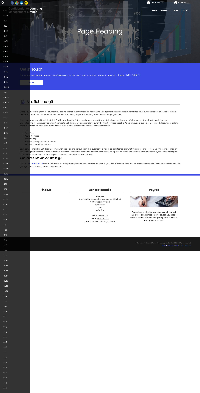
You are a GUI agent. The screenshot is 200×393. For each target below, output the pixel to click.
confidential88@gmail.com (103, 221)
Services (163, 10)
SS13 (5, 332)
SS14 (5, 337)
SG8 (5, 306)
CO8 (5, 214)
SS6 (5, 372)
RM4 (5, 296)
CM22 (6, 92)
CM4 (5, 112)
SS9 (5, 388)
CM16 (5, 66)
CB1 (5, 10)
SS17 (5, 352)
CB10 (5, 15)
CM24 (6, 102)
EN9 (5, 230)
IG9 (4, 255)
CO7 (5, 209)
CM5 (5, 117)
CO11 (5, 153)
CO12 (5, 158)
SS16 (5, 347)
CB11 (5, 20)
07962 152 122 (184, 2)
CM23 (6, 97)
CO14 (5, 168)
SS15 (5, 342)
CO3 (5, 189)
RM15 (5, 265)
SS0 (5, 311)
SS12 (5, 327)
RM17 (5, 276)
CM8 (5, 133)
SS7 (5, 378)
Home (154, 10)
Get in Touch (31, 69)
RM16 (5, 270)
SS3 (5, 357)
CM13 (5, 51)
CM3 (5, 107)
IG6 (5, 240)
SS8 (5, 383)
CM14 (5, 56)
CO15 (5, 174)
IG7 (5, 245)
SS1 (4, 316)
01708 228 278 (157, 2)
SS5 (5, 367)
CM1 (5, 36)
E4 (4, 225)
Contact (185, 10)
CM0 (5, 31)
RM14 (5, 260)
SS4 (5, 362)
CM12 (5, 46)
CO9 (5, 219)
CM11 (5, 41)
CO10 (5, 148)
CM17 (5, 71)
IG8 (5, 250)
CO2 (5, 184)
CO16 (5, 179)
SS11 (5, 321)
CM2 (5, 82)
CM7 (5, 128)
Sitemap (188, 245)
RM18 (5, 281)
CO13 (5, 163)
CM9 (5, 138)
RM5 (5, 301)
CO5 (5, 199)
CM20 (6, 87)
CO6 (5, 204)
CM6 (5, 122)
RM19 (5, 286)
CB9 (5, 26)
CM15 (5, 61)
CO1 (5, 143)
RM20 (5, 291)
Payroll (175, 10)
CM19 (5, 77)
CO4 (5, 194)
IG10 (5, 235)
